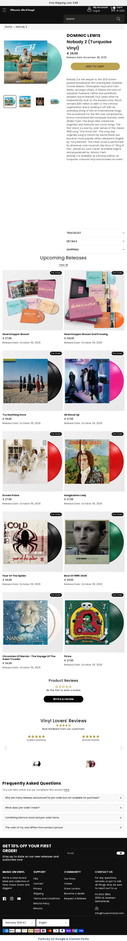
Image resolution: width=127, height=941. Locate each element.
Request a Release (75, 898)
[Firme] (94, 622)
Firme (67, 656)
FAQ (35, 878)
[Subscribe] (121, 853)
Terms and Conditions (46, 898)
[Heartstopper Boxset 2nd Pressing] (94, 300)
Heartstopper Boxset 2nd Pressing (86, 334)
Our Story (70, 878)
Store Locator (72, 888)
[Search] (118, 19)
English (43, 922)
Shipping (38, 893)
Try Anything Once (14, 414)
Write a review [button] (63, 699)
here (66, 789)
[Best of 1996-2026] (94, 542)
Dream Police (10, 495)
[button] (5, 10)
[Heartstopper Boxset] (32, 300)
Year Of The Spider (14, 575)
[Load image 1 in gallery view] (10, 101)
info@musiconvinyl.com (109, 913)
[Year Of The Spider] (32, 542)
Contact (38, 883)
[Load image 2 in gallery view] (25, 101)
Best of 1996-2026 (75, 575)
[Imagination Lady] (94, 461)
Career (68, 883)
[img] (63, 725)
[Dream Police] (32, 461)
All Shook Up (71, 414)
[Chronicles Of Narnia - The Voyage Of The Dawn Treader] (32, 622)
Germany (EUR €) (15, 922)
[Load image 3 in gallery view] (40, 101)
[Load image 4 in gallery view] (55, 101)
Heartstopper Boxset (15, 334)
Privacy (37, 888)
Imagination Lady (75, 495)
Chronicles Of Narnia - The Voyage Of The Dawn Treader (29, 658)
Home (8, 26)
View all (63, 265)
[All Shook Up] (94, 381)
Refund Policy (41, 903)
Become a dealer (74, 893)
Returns (37, 908)
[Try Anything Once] (32, 381)
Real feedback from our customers (63, 729)
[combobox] (94, 19)
